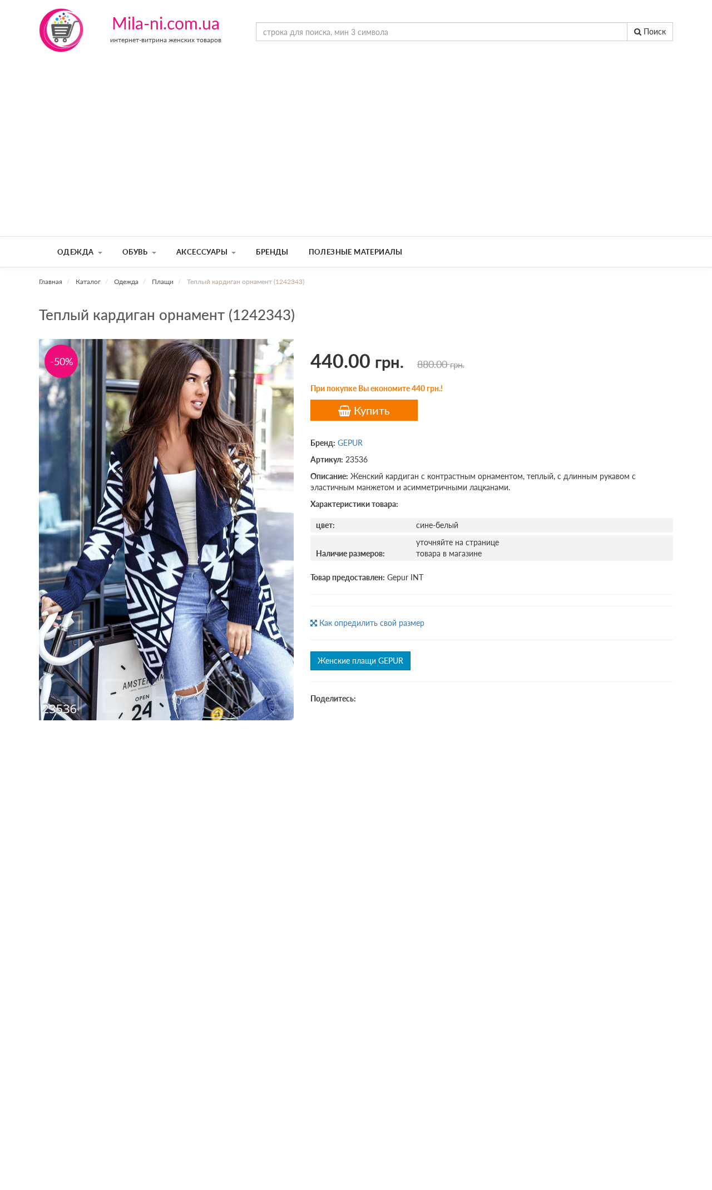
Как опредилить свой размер (370, 623)
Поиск (653, 31)
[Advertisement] (356, 153)
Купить (370, 410)
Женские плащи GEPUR (360, 660)
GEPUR (350, 442)
